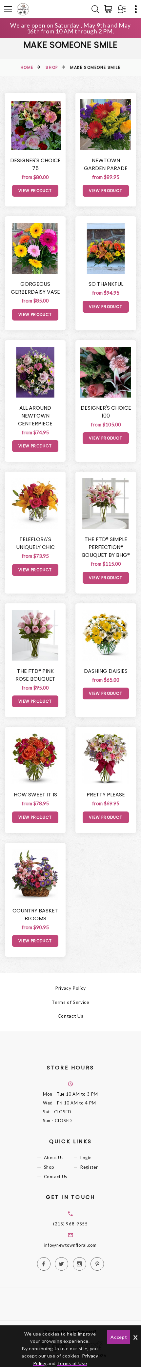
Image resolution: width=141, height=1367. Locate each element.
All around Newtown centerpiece (35, 415)
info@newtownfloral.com (70, 1245)
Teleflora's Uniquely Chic (35, 543)
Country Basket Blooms (35, 914)
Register (89, 1167)
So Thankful (106, 284)
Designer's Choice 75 (35, 164)
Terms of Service (70, 1002)
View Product (35, 190)
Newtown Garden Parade (106, 164)
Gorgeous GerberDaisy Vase (35, 288)
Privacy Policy (70, 988)
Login (85, 1158)
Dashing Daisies (106, 671)
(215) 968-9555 (70, 1223)
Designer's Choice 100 (106, 412)
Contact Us (71, 1016)
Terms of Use (72, 1363)
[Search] (95, 9)
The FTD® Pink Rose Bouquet (35, 675)
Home (27, 67)
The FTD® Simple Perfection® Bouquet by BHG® (106, 547)
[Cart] (109, 9)
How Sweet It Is (35, 794)
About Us (54, 1158)
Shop (52, 67)
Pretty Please (106, 794)
